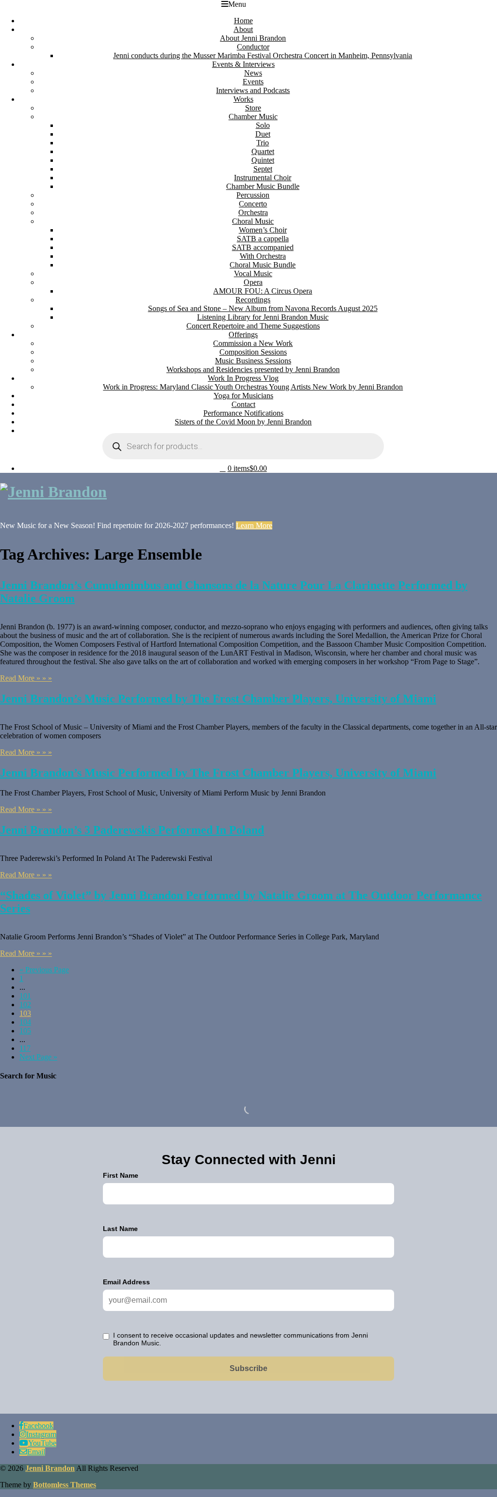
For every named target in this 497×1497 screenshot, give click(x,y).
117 (25, 1048)
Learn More (254, 525)
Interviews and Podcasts (253, 90)
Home (243, 20)
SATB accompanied (263, 247)
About (243, 29)
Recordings (252, 300)
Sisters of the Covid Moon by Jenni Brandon (243, 422)
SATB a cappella (263, 238)
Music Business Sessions (253, 361)
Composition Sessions (253, 352)
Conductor (253, 47)
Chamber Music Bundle (262, 186)
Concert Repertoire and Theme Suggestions (253, 326)
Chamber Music (253, 116)
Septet (262, 169)
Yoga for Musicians (243, 395)
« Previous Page (44, 970)
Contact (243, 404)
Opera (253, 282)
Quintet (262, 160)
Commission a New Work (253, 343)
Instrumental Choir (262, 177)
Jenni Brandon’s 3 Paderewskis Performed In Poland (132, 830)
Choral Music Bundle (263, 265)
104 (25, 1022)
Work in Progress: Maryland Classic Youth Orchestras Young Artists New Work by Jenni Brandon (253, 387)
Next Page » (38, 1057)
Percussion (252, 195)
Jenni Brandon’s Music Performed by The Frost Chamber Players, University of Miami (218, 698)
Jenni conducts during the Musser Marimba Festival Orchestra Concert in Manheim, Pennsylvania (262, 55)
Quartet (262, 151)
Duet (262, 134)
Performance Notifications (243, 413)
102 (25, 1004)
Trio (262, 143)
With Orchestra (263, 256)
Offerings (243, 334)
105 (25, 1031)
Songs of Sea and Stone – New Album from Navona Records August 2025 (263, 308)
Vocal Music (253, 273)
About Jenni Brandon (253, 38)
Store (253, 108)
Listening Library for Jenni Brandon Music (263, 317)
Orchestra (253, 212)
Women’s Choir (263, 230)
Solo (263, 125)
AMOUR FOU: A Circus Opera (262, 291)
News (253, 73)
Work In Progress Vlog (243, 378)
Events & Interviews (243, 64)
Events (253, 82)
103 (25, 1013)
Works (243, 99)
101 (25, 996)
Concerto (253, 204)
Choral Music (253, 221)
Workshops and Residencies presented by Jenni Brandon (253, 369)
